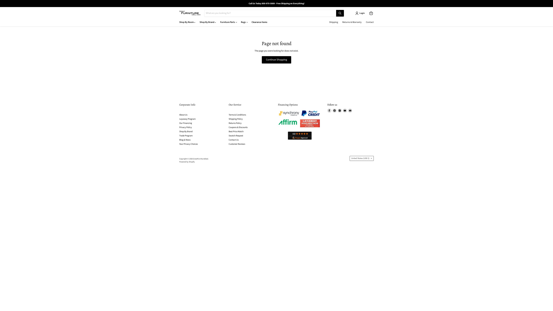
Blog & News (185, 139)
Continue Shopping (276, 59)
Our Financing (185, 123)
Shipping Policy (236, 119)
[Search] (340, 13)
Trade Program (186, 135)
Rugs (243, 22)
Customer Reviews (237, 144)
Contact (370, 22)
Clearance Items (259, 22)
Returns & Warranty (352, 22)
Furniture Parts (227, 22)
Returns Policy (235, 123)
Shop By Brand (207, 22)
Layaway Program (187, 119)
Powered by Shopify (187, 162)
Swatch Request (236, 135)
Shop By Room (186, 22)
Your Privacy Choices (188, 144)
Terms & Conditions (237, 114)
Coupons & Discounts (238, 127)
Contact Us (234, 139)
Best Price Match (236, 131)
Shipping (333, 22)
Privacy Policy (185, 127)
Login (362, 13)
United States (360, 158)
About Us (183, 114)
